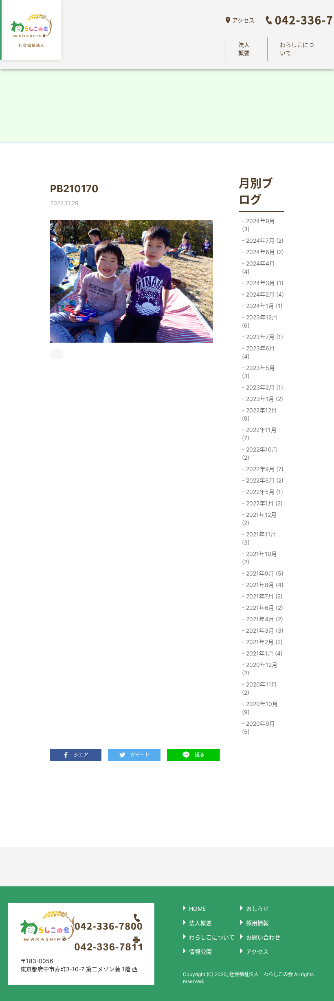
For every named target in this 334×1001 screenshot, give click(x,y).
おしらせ (257, 908)
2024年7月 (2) (263, 240)
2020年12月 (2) (259, 668)
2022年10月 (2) (259, 453)
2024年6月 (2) (264, 251)
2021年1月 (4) (263, 653)
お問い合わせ (263, 937)
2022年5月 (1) (263, 491)
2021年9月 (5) (263, 573)
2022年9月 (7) (263, 468)
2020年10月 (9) (260, 707)
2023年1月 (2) (263, 398)
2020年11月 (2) (259, 688)
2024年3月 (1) (263, 282)
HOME (197, 908)
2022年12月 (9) (259, 414)
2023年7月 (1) (263, 336)
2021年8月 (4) (263, 584)
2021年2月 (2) (263, 641)
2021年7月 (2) (263, 596)
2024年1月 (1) (263, 305)
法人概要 (244, 48)
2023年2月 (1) (263, 387)
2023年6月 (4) (258, 352)
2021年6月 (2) (263, 607)
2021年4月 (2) (263, 619)
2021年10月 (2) (259, 557)
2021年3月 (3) (263, 630)
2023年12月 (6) (259, 321)
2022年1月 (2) (263, 503)
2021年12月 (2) (259, 518)
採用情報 (257, 922)
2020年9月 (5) (258, 727)
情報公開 (200, 951)
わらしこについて (297, 48)
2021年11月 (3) (259, 538)
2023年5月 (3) (258, 371)
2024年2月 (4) (264, 294)
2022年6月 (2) (263, 480)
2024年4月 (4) (258, 267)
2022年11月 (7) (259, 433)
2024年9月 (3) (258, 225)
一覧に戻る (132, 803)
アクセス (243, 20)
